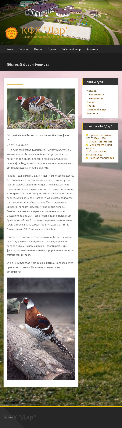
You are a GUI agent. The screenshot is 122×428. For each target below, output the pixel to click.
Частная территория (101, 158)
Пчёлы (38, 49)
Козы (10, 49)
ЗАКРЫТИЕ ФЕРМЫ (100, 141)
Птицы (52, 49)
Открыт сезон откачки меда (96, 153)
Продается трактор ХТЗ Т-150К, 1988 (99, 136)
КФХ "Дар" (45, 29)
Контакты (92, 49)
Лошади (23, 49)
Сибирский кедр (71, 49)
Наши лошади (96, 98)
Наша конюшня (96, 94)
